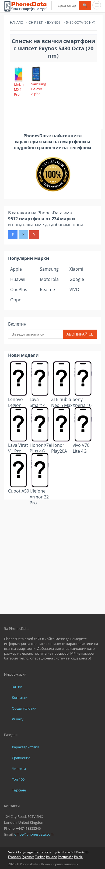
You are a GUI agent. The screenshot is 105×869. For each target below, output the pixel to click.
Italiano (51, 856)
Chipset (36, 23)
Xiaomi (76, 269)
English (57, 852)
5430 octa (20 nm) (80, 23)
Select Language (20, 852)
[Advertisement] (52, 513)
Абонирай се (79, 334)
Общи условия (24, 708)
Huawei (17, 279)
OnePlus (18, 289)
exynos (54, 23)
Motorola (49, 279)
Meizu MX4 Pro (19, 89)
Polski (78, 856)
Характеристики (25, 747)
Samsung (49, 269)
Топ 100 (18, 779)
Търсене (19, 790)
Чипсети (19, 768)
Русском (28, 856)
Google (76, 279)
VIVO (74, 289)
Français (14, 856)
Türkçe (40, 856)
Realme (47, 289)
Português (65, 856)
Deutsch (82, 852)
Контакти (19, 697)
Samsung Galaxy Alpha (38, 89)
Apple (16, 269)
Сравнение (21, 757)
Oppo (16, 300)
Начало (16, 23)
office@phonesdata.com (34, 834)
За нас (17, 686)
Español (69, 852)
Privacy (17, 719)
